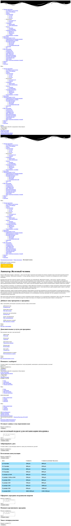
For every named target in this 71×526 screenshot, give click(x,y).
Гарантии (5, 400)
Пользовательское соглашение (8, 420)
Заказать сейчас (7, 265)
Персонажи (6, 36)
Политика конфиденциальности (8, 419)
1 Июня (10, 34)
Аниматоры (6, 382)
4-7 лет (10, 16)
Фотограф (11, 44)
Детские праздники (8, 9)
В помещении (12, 29)
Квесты (8, 26)
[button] (35, 66)
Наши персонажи (18, 259)
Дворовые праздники (11, 30)
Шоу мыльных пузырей (8, 321)
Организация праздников (7, 259)
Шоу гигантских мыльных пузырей (14, 60)
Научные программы (11, 56)
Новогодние (12, 24)
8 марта (8, 13)
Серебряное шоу (10, 52)
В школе (11, 21)
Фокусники (9, 59)
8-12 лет (11, 18)
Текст (2, 437)
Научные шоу (6, 314)
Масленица (11, 32)
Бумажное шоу (9, 51)
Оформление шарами (8, 343)
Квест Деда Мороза (10, 11)
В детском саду (12, 20)
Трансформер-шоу (10, 57)
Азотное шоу (9, 50)
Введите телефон (5, 367)
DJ (6, 47)
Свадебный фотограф (14, 45)
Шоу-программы (7, 49)
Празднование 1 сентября (12, 35)
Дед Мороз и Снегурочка (12, 10)
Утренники (8, 23)
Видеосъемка (6, 346)
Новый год (11, 31)
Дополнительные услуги (9, 37)
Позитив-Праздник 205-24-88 (21, 417)
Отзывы (5, 398)
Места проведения (7, 397)
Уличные (11, 28)
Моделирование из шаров (12, 40)
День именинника (13, 25)
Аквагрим (8, 46)
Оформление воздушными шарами (14, 39)
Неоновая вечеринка (11, 55)
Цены (4, 62)
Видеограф (11, 42)
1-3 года (11, 15)
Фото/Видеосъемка (10, 41)
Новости (5, 61)
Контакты (5, 64)
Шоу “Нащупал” (10, 54)
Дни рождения (9, 14)
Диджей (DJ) (6, 350)
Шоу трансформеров (8, 318)
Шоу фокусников (7, 310)
